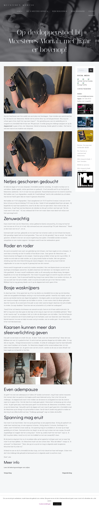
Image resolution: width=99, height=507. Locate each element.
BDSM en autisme (83, 165)
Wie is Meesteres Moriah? (36, 11)
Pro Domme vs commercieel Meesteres (82, 153)
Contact (91, 11)
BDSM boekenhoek (78, 11)
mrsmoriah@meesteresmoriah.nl (88, 96)
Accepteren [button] (57, 504)
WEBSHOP (91, 15)
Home (19, 11)
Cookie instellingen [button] (45, 504)
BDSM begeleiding (59, 11)
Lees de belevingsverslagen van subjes (17, 467)
